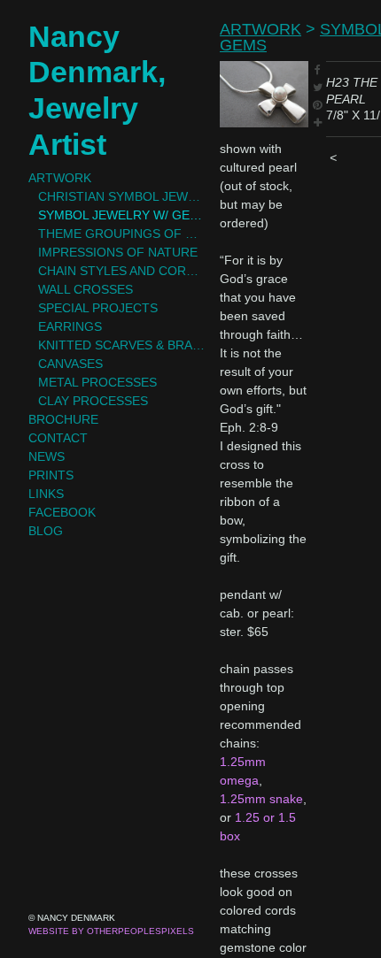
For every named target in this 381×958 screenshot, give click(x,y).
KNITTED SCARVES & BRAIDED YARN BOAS (122, 345)
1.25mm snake (261, 799)
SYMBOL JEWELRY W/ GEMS (122, 215)
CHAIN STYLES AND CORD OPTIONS (122, 271)
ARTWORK (59, 178)
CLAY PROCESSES (93, 401)
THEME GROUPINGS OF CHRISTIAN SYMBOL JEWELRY (122, 233)
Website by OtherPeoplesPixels (111, 931)
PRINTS (51, 475)
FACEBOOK (62, 512)
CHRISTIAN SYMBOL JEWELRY (122, 196)
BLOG (45, 531)
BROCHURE (63, 419)
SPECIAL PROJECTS (98, 308)
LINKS (46, 494)
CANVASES (70, 363)
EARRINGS (70, 326)
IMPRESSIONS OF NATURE (118, 252)
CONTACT (58, 438)
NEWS (46, 456)
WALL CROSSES (85, 289)
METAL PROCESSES (97, 382)
